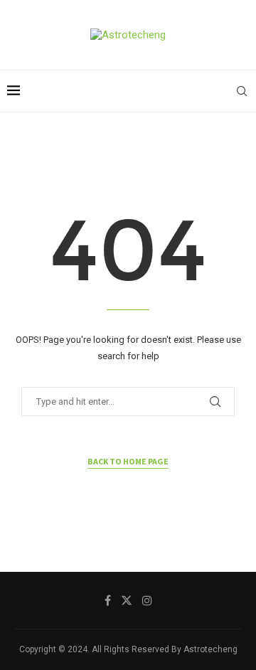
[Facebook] (108, 600)
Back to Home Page (128, 461)
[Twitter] (126, 600)
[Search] (242, 91)
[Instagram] (147, 600)
